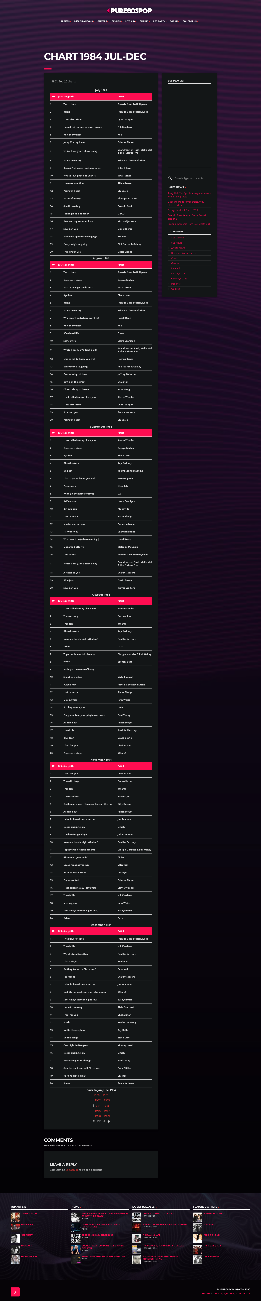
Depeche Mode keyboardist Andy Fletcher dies (101, 1225)
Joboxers (208, 1224)
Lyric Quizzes (178, 273)
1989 (107, 1116)
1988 (98, 1116)
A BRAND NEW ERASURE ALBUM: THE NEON (165, 1224)
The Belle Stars (212, 1245)
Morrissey (27, 1235)
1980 (96, 1095)
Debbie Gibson (29, 1213)
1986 (98, 1110)
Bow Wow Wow (212, 1213)
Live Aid (130, 21)
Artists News (178, 247)
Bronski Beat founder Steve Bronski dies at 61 (103, 1246)
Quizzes (102, 21)
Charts (144, 21)
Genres (116, 21)
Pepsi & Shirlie (211, 1235)
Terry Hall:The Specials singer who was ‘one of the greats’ (105, 1214)
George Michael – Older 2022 (159, 1213)
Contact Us (190, 21)
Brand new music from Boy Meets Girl (189, 223)
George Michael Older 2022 (183, 210)
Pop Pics (176, 283)
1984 (97, 1105)
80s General (178, 237)
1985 (106, 1105)
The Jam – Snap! (151, 1235)
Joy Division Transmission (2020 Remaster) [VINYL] (160, 1257)
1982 (98, 1100)
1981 (106, 1095)
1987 (107, 1110)
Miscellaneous (83, 21)
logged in (72, 1170)
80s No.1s (176, 242)
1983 (107, 1100)
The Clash (26, 1245)
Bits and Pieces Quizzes (184, 252)
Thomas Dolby (29, 1256)
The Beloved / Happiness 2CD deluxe (163, 1245)
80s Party (159, 21)
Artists (65, 21)
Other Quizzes (179, 278)
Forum (174, 21)
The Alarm (27, 1224)
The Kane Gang (211, 1256)
